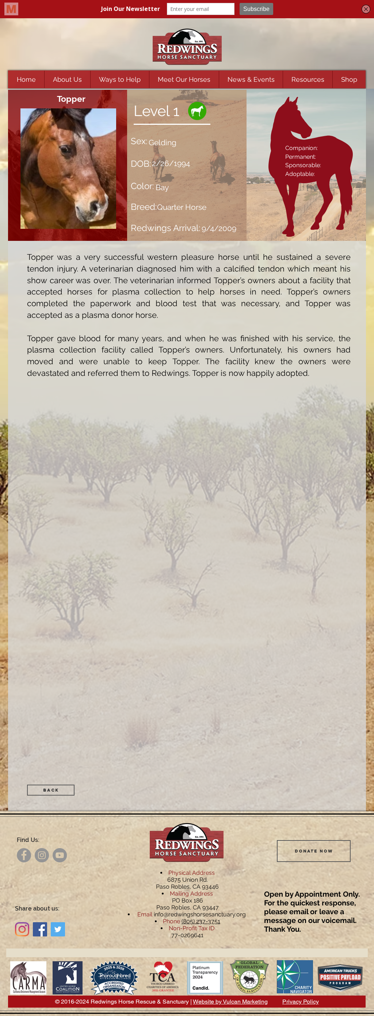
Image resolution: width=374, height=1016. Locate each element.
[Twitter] (58, 929)
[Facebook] (24, 855)
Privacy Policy (300, 1001)
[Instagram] (42, 855)
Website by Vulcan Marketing (230, 1001)
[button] (67, 79)
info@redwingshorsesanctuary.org (200, 914)
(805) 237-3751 (201, 921)
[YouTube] (60, 855)
